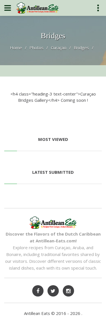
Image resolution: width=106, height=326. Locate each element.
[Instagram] (68, 291)
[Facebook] (38, 291)
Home (16, 47)
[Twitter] (53, 291)
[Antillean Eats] (37, 7)
